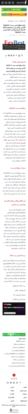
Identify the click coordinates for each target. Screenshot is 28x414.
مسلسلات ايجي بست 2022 (19, 359)
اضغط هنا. (14, 248)
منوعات (25, 394)
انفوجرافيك (23, 401)
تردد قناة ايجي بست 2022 (19, 344)
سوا (16, 21)
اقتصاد (12, 394)
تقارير (25, 387)
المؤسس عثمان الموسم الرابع (18, 362)
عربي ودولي (23, 390)
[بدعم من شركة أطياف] (14, 410)
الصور (12, 401)
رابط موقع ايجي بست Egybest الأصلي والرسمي (15, 353)
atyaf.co (17, 412)
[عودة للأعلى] (14, 375)
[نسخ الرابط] (6, 56)
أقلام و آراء (11, 397)
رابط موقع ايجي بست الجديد (19, 347)
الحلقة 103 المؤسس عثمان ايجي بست (17, 366)
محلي (25, 397)
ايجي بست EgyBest (20, 341)
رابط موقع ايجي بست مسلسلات (18, 356)
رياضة (12, 390)
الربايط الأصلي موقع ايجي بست (18, 350)
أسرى (12, 387)
